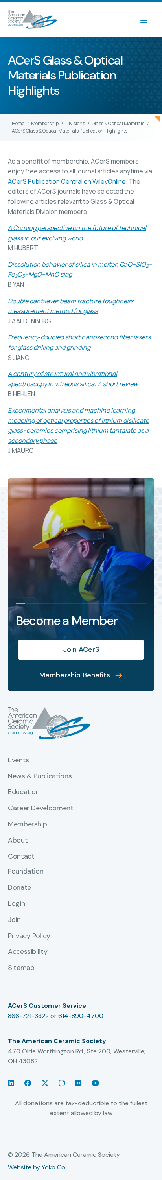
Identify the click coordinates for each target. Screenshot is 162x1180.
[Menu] (148, 19)
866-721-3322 (28, 1016)
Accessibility (27, 952)
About (18, 840)
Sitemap (21, 968)
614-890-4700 (80, 1016)
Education (24, 792)
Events (18, 760)
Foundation (25, 872)
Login (16, 904)
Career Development (41, 808)
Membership (27, 824)
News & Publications (40, 776)
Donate (19, 888)
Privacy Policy (29, 936)
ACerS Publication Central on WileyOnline (67, 181)
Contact (21, 857)
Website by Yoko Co (36, 1167)
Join (14, 920)
